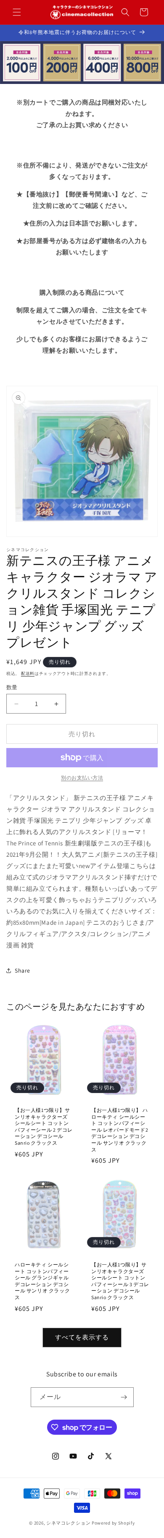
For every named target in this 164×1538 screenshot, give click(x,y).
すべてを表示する (82, 1337)
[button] (17, 12)
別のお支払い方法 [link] (82, 777)
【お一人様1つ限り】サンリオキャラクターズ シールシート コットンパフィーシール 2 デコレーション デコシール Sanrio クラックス (44, 1126)
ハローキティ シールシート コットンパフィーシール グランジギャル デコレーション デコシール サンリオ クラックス (42, 1280)
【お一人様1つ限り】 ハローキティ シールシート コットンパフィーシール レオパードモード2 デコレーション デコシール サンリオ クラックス (119, 1130)
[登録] (124, 1397)
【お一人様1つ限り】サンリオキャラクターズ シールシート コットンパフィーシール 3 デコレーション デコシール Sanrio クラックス (120, 1280)
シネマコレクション (68, 1523)
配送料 (27, 673)
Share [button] (22, 970)
